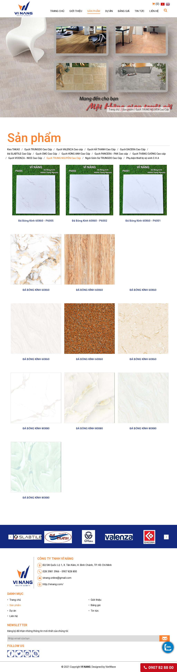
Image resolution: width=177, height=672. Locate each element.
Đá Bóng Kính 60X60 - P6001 (143, 220)
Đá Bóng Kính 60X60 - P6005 (36, 220)
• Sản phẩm (14, 605)
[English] (167, 4)
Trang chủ (57, 11)
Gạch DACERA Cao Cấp (132, 149)
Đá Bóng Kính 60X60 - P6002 (89, 220)
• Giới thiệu (94, 599)
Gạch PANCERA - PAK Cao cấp (111, 153)
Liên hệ (154, 11)
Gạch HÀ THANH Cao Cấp (101, 149)
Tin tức (139, 11)
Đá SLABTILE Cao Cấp (19, 153)
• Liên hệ (12, 616)
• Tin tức (93, 610)
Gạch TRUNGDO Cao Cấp (38, 149)
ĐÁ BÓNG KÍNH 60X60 (36, 290)
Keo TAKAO (13, 149)
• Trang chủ (14, 599)
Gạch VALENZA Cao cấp (69, 149)
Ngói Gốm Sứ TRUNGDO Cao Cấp (103, 158)
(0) (157, 4)
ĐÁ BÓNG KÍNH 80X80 (36, 428)
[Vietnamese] (162, 4)
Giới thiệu (75, 11)
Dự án (109, 11)
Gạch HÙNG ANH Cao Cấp (76, 153)
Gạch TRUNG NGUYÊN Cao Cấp (63, 158)
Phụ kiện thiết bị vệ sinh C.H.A (142, 158)
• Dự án (11, 610)
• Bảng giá (94, 605)
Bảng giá (123, 11)
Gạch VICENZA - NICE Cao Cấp (25, 158)
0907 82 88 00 (161, 667)
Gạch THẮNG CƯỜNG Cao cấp (149, 153)
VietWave (110, 666)
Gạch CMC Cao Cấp (46, 153)
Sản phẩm (93, 11)
